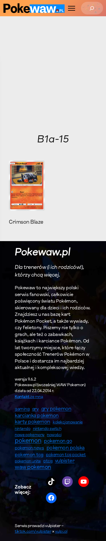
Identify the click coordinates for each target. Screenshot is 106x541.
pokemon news (29, 448)
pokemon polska (66, 448)
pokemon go (58, 441)
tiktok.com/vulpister (33, 532)
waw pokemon (33, 467)
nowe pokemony (29, 435)
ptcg (47, 461)
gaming (22, 409)
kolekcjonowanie (68, 422)
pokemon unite (28, 461)
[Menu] (71, 8)
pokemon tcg (29, 455)
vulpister (65, 461)
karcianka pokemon (37, 415)
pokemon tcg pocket (66, 455)
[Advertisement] (53, 75)
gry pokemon (56, 409)
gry (35, 409)
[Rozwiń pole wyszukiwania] (92, 8)
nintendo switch (47, 429)
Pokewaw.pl (42, 253)
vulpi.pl (61, 532)
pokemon (28, 441)
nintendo (22, 429)
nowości (54, 435)
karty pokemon (32, 422)
